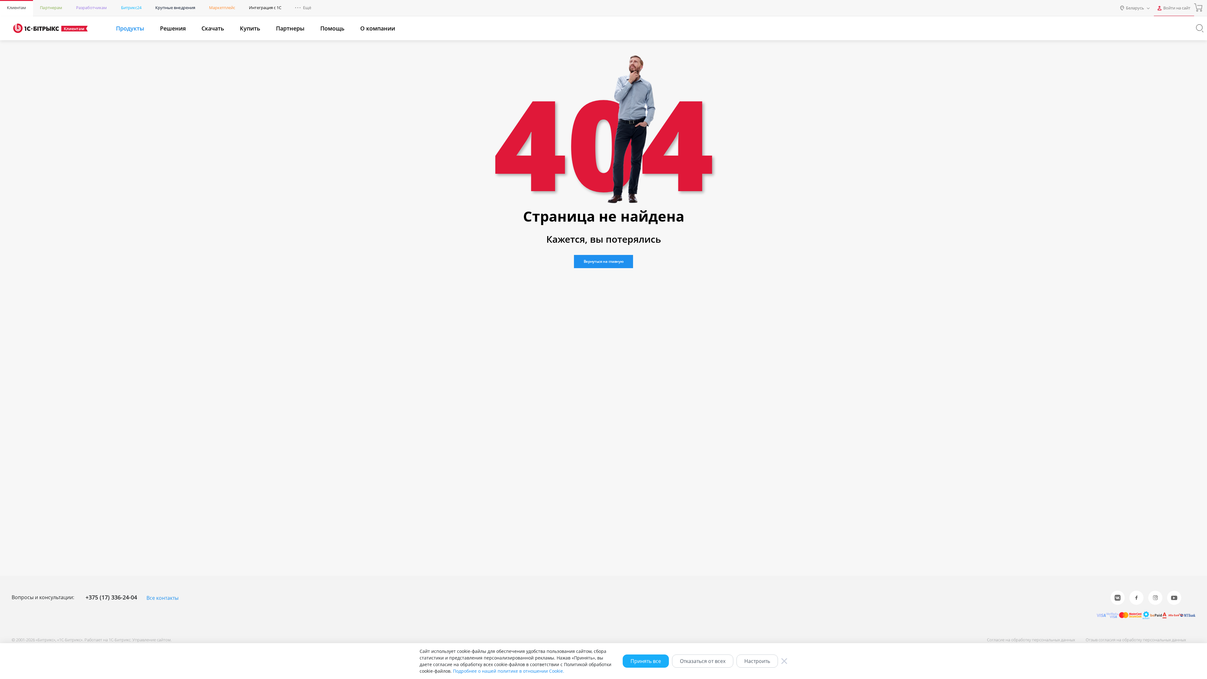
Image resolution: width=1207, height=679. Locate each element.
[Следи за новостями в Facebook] (1136, 598)
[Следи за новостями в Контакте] (1118, 598)
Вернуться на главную (604, 261)
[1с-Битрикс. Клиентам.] (36, 28)
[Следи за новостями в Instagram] (1155, 598)
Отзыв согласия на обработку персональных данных (1136, 640)
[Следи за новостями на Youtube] (1174, 598)
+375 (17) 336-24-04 (111, 597)
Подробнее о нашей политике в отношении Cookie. (508, 671)
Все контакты (162, 597)
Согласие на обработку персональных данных (1031, 640)
